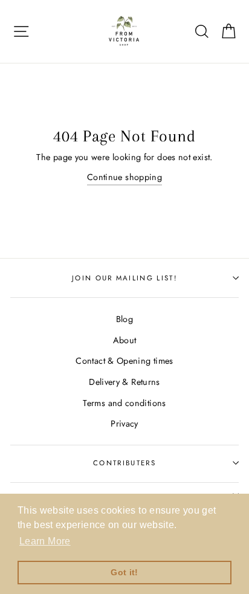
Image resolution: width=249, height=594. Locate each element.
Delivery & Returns (124, 382)
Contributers (124, 463)
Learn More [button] (45, 541)
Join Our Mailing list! (124, 278)
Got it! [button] (124, 572)
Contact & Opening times (124, 361)
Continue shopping (124, 177)
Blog (124, 319)
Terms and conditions (124, 403)
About (125, 340)
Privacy (124, 424)
